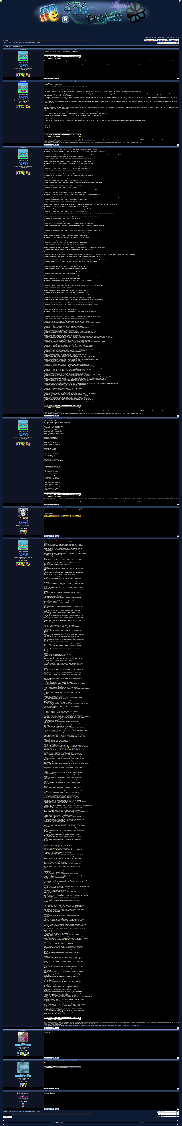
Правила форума (166, 37)
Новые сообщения (149, 37)
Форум (4, 42)
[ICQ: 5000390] (56, 78)
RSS (177, 37)
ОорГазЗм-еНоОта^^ (23, 1091)
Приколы (15, 42)
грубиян (23, 1060)
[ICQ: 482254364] (56, 536)
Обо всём (9, 42)
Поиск (173, 37)
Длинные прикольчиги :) (25, 42)
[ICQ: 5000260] (56, 1058)
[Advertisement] (91, 31)
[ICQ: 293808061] (56, 1088)
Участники (158, 37)
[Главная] (91, 26)
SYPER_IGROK (23, 1030)
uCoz (146, 1122)
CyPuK (23, 506)
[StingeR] (23, 49)
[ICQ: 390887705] (56, 1109)
